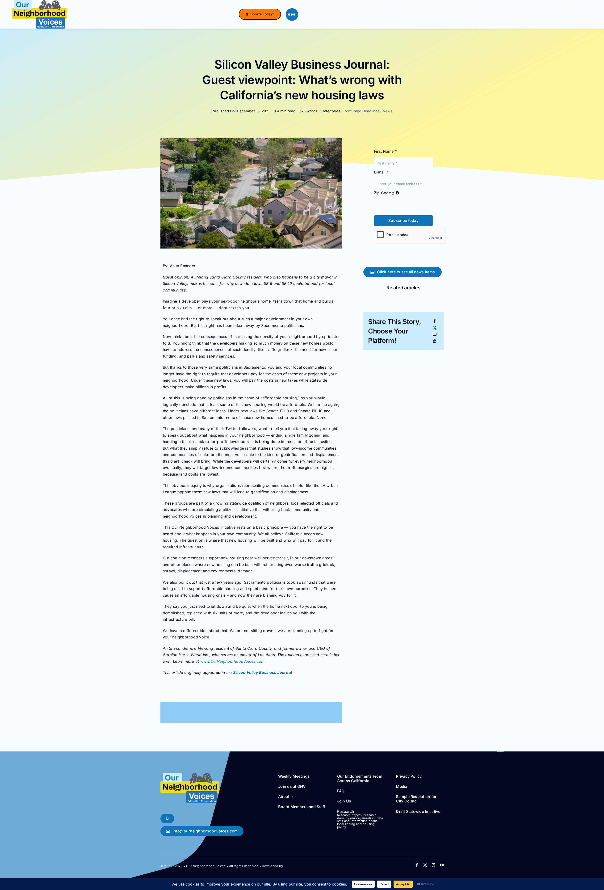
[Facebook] (434, 321)
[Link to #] (292, 14)
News (387, 111)
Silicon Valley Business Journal (262, 672)
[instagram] (433, 865)
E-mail (381, 172)
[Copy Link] (434, 341)
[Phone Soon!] (167, 818)
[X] (434, 328)
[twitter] (425, 865)
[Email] (434, 334)
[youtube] (442, 865)
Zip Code (384, 192)
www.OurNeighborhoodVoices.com (232, 661)
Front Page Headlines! (361, 111)
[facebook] (417, 865)
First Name (385, 151)
